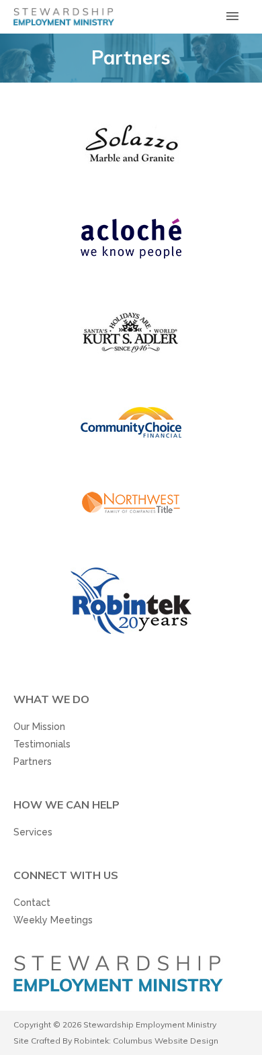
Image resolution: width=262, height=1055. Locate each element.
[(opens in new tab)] (131, 143)
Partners (32, 761)
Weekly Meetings (53, 920)
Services (32, 832)
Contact (31, 902)
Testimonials (42, 744)
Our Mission (39, 726)
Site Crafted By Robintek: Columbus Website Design (115, 1041)
